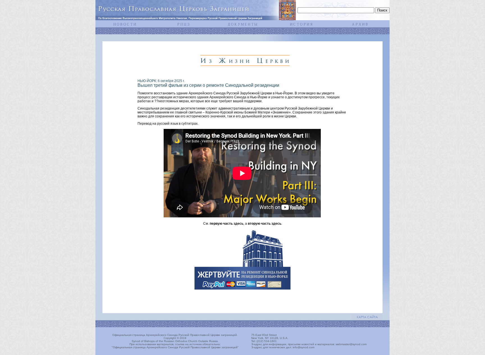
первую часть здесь (226, 224)
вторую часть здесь (264, 224)
